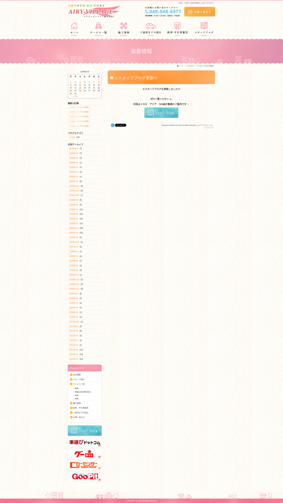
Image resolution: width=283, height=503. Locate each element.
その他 (72, 137)
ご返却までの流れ (80, 412)
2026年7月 (73, 153)
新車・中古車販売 (80, 408)
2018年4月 (73, 307)
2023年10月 (74, 242)
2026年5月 (73, 163)
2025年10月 (74, 195)
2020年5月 (73, 265)
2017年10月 (74, 322)
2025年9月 (73, 200)
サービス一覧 (79, 384)
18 (80, 88)
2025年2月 (73, 233)
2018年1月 (73, 317)
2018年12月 (74, 279)
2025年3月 (73, 228)
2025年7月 (73, 209)
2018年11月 (74, 284)
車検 (77, 388)
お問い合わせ (79, 417)
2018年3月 (73, 312)
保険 (77, 399)
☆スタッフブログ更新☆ (79, 107)
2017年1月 (73, 359)
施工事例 (77, 403)
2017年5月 (73, 340)
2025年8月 (73, 205)
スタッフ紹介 (79, 379)
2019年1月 (73, 275)
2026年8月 (73, 148)
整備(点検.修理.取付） (83, 392)
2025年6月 (73, 214)
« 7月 (75, 96)
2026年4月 (73, 167)
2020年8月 (73, 251)
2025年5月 (73, 219)
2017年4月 (73, 345)
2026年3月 (73, 172)
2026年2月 (73, 177)
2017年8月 (73, 326)
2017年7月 (73, 331)
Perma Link (210, 128)
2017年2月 (73, 354)
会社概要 (77, 375)
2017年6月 (73, 336)
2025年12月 (74, 186)
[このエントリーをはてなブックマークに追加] (112, 125)
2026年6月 (73, 158)
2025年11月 (74, 190)
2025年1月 (73, 237)
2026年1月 (73, 181)
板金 (77, 395)
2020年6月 (73, 261)
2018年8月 (73, 298)
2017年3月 (73, 350)
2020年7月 (73, 256)
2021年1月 (73, 247)
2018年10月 (74, 289)
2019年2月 (73, 270)
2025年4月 (73, 223)
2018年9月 (73, 293)
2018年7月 (73, 303)
